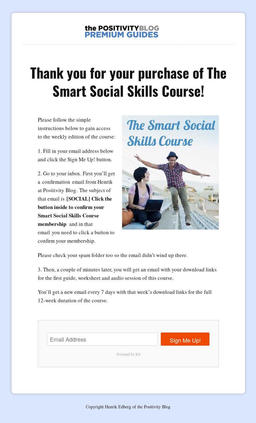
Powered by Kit (128, 354)
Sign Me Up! (185, 340)
